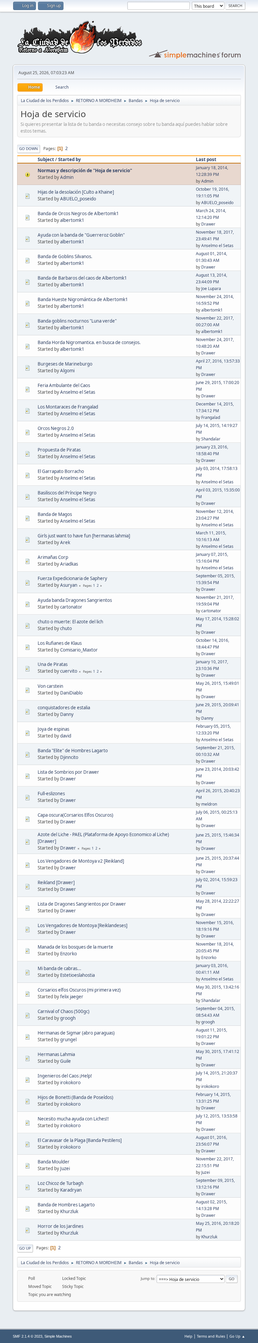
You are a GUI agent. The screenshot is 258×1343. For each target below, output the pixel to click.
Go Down (28, 148)
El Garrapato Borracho (61, 471)
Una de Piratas (53, 664)
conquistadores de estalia (64, 708)
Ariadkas (69, 564)
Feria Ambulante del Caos (64, 385)
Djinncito (69, 757)
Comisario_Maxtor (79, 650)
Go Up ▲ (237, 1336)
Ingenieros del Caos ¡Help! (65, 1076)
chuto (66, 628)
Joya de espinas (53, 729)
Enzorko (68, 954)
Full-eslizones (51, 793)
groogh (68, 1018)
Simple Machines (58, 1336)
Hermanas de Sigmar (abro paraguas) (76, 1033)
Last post (206, 159)
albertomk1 (72, 220)
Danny (67, 714)
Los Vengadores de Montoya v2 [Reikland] (81, 861)
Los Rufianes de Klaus (60, 643)
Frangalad (210, 417)
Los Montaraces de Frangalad (68, 407)
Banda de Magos (55, 514)
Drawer (208, 224)
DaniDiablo (71, 693)
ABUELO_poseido (78, 199)
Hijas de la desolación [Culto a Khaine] (76, 192)
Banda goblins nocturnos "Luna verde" (77, 321)
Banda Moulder (54, 1162)
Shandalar (210, 439)
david (65, 736)
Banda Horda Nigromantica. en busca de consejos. (89, 342)
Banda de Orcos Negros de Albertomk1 (78, 213)
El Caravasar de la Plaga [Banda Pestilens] (80, 1140)
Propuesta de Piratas (59, 450)
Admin (67, 177)
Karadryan (71, 1190)
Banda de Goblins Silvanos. (65, 256)
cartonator (71, 607)
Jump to (148, 1278)
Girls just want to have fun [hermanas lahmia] (84, 536)
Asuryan (68, 585)
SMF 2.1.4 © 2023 (27, 1336)
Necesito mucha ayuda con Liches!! (73, 1119)
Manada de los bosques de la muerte (75, 947)
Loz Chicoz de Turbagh (60, 1183)
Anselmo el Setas (217, 245)
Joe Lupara (211, 288)
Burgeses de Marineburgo (65, 364)
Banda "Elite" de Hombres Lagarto (73, 751)
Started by (69, 159)
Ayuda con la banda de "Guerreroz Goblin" (81, 235)
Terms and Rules (211, 1336)
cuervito (68, 671)
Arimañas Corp (53, 557)
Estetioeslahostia (77, 975)
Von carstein (50, 686)
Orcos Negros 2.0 (56, 428)
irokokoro (70, 1083)
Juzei (65, 1168)
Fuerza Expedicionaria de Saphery (72, 578)
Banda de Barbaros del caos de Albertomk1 (82, 278)
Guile (65, 1061)
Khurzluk (69, 1211)
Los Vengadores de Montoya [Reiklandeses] (82, 925)
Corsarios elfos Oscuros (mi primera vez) (79, 990)
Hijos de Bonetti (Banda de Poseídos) (75, 1097)
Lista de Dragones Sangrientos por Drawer (82, 904)
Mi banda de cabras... (59, 968)
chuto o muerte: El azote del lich (70, 622)
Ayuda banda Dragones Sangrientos (75, 600)
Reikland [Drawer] (56, 882)
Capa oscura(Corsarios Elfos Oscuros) (75, 815)
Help (188, 1336)
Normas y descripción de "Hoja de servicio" (85, 170)
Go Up (25, 1248)
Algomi (67, 371)
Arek (65, 542)
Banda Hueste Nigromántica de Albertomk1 (83, 299)
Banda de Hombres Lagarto (66, 1205)
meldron (209, 804)
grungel (68, 1040)
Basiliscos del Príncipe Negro (67, 493)
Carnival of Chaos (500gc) (63, 1011)
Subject (46, 159)
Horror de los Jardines (60, 1226)
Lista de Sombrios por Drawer (68, 772)
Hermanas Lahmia (56, 1054)
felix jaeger (71, 997)
